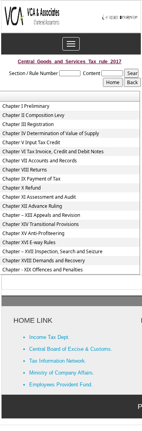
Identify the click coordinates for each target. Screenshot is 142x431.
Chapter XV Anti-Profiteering (33, 233)
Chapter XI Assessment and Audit (39, 197)
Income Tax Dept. (49, 337)
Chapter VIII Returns (24, 170)
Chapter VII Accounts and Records (39, 161)
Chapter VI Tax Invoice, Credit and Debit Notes (53, 152)
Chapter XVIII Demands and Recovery (43, 261)
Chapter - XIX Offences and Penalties (42, 270)
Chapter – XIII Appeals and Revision (41, 215)
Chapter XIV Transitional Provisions (40, 224)
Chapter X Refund (21, 188)
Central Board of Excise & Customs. (70, 349)
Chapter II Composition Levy (33, 115)
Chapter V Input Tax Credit (31, 142)
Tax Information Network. (57, 361)
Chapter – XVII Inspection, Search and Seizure (52, 251)
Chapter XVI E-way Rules (29, 242)
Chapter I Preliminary (25, 106)
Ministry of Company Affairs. (61, 373)
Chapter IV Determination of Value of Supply (50, 133)
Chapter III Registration (28, 124)
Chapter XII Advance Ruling (32, 206)
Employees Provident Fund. (61, 385)
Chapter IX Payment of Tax (31, 179)
